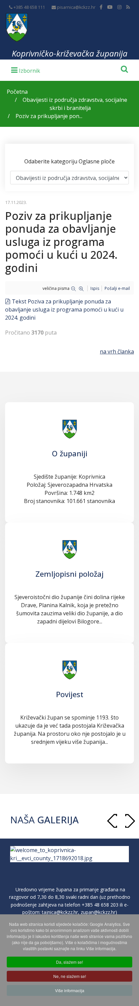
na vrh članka (117, 351)
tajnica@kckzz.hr (60, 912)
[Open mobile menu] (25, 70)
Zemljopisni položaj (69, 574)
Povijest (69, 694)
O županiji (69, 453)
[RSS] (128, 7)
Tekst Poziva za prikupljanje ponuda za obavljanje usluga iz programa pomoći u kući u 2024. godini (64, 309)
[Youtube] (110, 7)
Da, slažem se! (69, 962)
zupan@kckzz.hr (98, 912)
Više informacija (69, 990)
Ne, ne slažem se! (69, 976)
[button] (130, 821)
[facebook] (101, 7)
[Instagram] (119, 7)
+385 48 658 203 (100, 904)
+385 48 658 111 (29, 7)
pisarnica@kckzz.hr (76, 7)
